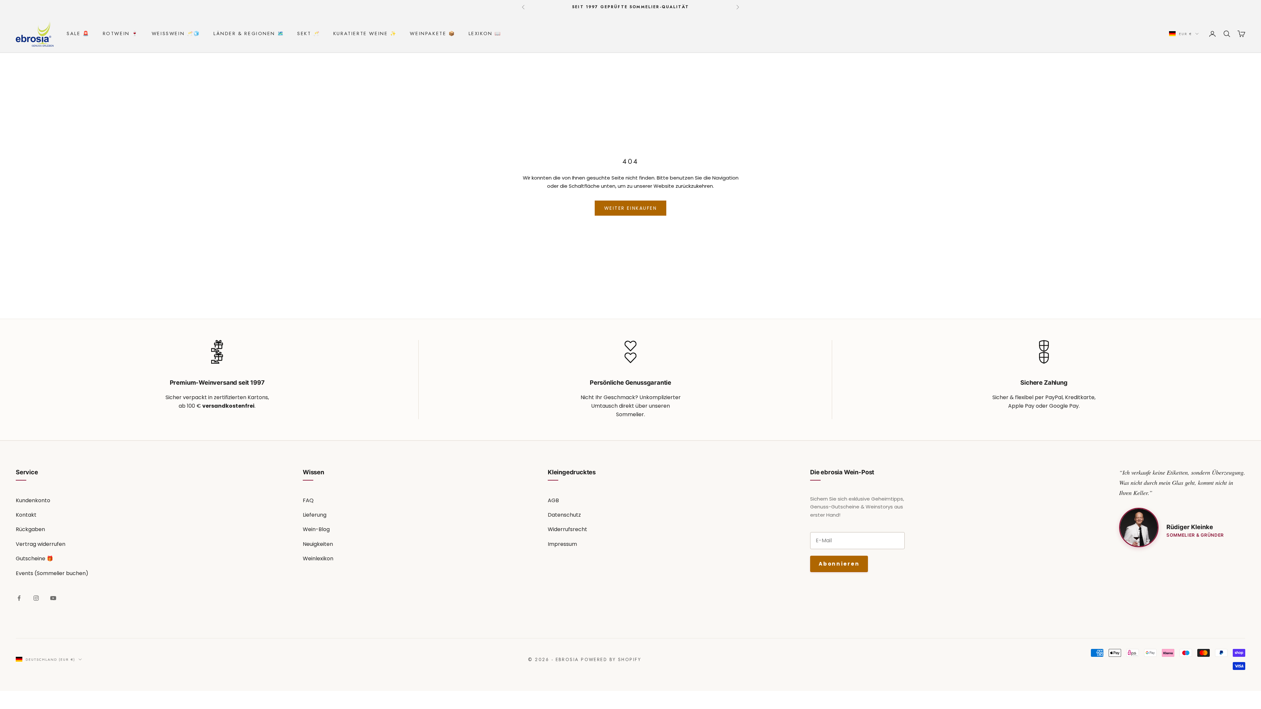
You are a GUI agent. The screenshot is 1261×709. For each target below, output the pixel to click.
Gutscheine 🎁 (34, 558)
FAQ (308, 500)
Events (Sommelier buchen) (52, 573)
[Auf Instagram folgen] (36, 598)
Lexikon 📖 (485, 33)
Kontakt (26, 515)
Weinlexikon (318, 558)
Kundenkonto (33, 500)
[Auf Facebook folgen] (19, 598)
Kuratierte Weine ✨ (365, 33)
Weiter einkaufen (630, 208)
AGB (553, 500)
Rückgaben (30, 529)
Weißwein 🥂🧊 (176, 33)
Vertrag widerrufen (40, 544)
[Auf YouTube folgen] (53, 598)
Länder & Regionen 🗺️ (248, 33)
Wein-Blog (316, 529)
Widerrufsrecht (567, 529)
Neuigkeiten (318, 544)
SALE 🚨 (78, 33)
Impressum (562, 544)
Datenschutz (564, 515)
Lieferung (314, 515)
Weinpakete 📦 (432, 33)
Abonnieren (839, 563)
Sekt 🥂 (308, 33)
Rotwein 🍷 (121, 33)
